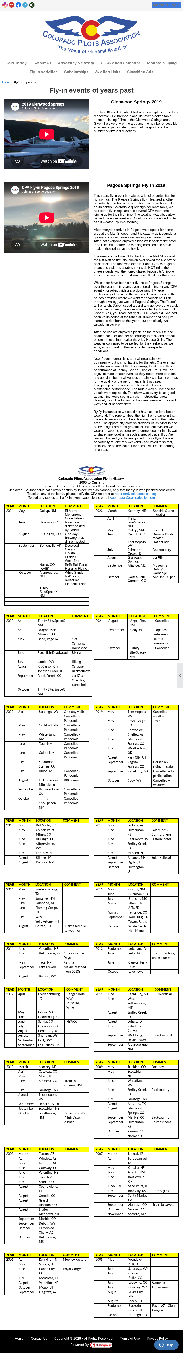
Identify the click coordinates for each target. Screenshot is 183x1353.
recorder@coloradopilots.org (135, 494)
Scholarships (76, 72)
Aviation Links (107, 72)
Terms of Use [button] (130, 1338)
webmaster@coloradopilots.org (132, 497)
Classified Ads (140, 72)
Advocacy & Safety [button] (76, 63)
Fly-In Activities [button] (44, 72)
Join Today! (17, 63)
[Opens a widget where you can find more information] (166, 1345)
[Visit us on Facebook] (18, 5)
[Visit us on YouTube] (12, 5)
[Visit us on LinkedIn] (25, 5)
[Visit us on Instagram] (5, 5)
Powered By (80, 1345)
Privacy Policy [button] (157, 1338)
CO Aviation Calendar (120, 63)
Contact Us (39, 1338)
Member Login (166, 5)
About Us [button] (42, 63)
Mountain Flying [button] (162, 63)
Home (5, 82)
